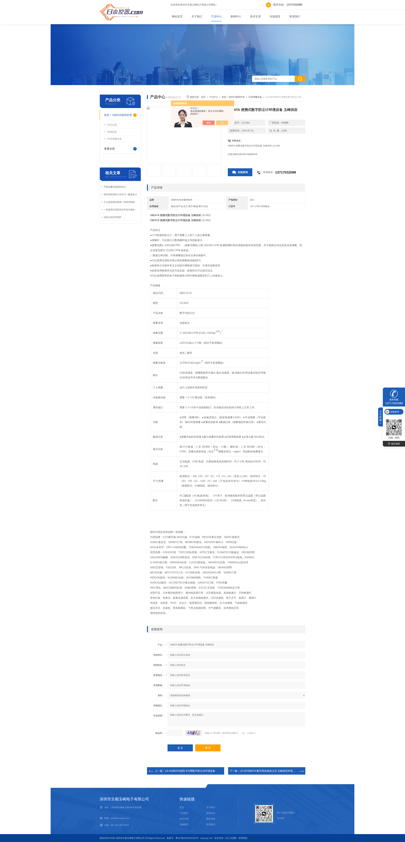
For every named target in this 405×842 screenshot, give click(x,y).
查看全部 (109, 148)
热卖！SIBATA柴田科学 (118, 115)
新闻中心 (236, 16)
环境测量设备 (114, 138)
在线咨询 (243, 172)
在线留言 (275, 16)
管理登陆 (242, 838)
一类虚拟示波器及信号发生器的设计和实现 (121, 209)
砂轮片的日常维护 (113, 217)
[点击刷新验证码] (194, 733)
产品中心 (216, 16)
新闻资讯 (210, 813)
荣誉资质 (210, 818)
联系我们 (294, 16)
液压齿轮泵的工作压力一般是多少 (120, 194)
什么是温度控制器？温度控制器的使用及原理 (121, 202)
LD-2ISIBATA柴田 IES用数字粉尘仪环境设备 (190, 771)
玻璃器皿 (112, 131)
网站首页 (177, 16)
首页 (203, 97)
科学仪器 (112, 125)
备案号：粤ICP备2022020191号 (183, 838)
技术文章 (255, 16)
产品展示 (184, 813)
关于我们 (196, 16)
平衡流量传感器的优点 (115, 187)
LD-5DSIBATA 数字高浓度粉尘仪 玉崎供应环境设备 (269, 771)
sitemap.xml (206, 838)
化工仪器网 (231, 838)
